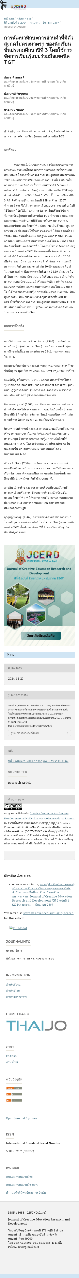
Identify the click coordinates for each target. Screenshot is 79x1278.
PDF (13, 654)
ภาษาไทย (12, 1062)
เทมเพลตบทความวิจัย (19, 1177)
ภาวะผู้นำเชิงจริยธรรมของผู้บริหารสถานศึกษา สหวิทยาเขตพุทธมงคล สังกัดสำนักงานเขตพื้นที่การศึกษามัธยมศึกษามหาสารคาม (43, 890)
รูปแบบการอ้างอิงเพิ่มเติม (25, 733)
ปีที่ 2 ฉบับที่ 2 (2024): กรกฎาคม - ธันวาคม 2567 (31, 22)
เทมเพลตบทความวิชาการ (22, 1185)
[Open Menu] (4, 4)
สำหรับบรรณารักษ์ (16, 997)
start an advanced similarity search (48, 913)
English (11, 1056)
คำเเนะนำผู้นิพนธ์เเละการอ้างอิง (26, 1192)
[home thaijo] (36, 1030)
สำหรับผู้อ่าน (13, 985)
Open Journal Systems (21, 1118)
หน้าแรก (9, 18)
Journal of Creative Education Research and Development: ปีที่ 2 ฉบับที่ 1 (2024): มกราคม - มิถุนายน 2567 (42, 900)
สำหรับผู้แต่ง (13, 991)
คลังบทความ (23, 18)
